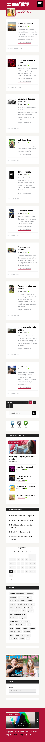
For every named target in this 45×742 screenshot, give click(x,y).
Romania (32, 628)
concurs (26, 604)
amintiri (21, 597)
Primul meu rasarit (25, 23)
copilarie (17, 607)
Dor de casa (22, 366)
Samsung (12, 631)
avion (11, 600)
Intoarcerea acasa (25, 210)
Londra (27, 621)
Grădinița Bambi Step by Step (17, 614)
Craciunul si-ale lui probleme (26, 516)
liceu (21, 621)
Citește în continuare (24, 42)
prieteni (18, 628)
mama (11, 625)
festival (18, 611)
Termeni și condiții (17, 735)
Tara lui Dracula (24, 172)
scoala (19, 631)
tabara (11, 635)
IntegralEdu (23, 618)
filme (24, 611)
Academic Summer (13, 714)
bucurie (23, 600)
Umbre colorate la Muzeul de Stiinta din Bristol (21, 725)
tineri (28, 635)
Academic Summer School (17, 593)
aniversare (28, 597)
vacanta (22, 638)
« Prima (9, 402)
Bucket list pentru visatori (24, 467)
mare (17, 625)
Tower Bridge (13, 638)
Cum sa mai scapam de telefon (25, 495)
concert (20, 604)
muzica (23, 625)
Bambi (17, 600)
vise (28, 638)
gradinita (30, 611)
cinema (30, 600)
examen (30, 607)
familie (12, 611)
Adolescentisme (14, 442)
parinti (11, 628)
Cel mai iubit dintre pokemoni (25, 486)
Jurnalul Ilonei (23, 12)
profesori (25, 628)
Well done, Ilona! (24, 140)
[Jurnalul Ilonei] (11, 12)
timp (23, 635)
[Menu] (40, 4)
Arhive (11, 687)
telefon (18, 635)
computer (12, 604)
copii (32, 604)
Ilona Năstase (23, 26)
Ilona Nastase (13, 618)
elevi (23, 607)
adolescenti (13, 597)
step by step (27, 631)
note (29, 625)
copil (11, 607)
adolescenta (30, 593)
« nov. (10, 579)
